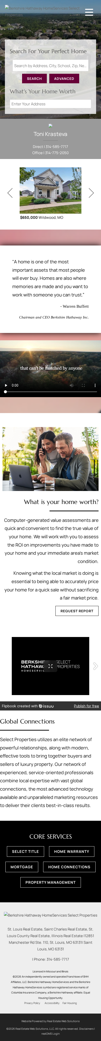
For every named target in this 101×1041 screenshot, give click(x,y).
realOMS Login (50, 1033)
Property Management (50, 882)
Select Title (25, 851)
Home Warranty (71, 851)
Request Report (77, 611)
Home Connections (69, 867)
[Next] (91, 193)
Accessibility (52, 1003)
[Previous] (10, 193)
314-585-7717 (57, 146)
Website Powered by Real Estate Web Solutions (50, 1021)
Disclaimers (86, 1028)
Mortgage (22, 867)
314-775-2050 (57, 152)
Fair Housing (70, 1003)
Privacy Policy (32, 1003)
